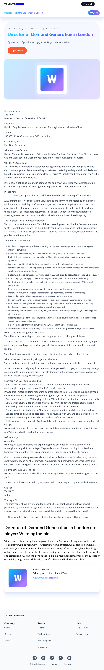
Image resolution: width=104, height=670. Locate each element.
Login (7, 627)
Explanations (44, 634)
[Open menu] (98, 4)
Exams (41, 627)
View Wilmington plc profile (45, 577)
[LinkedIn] (69, 658)
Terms (54, 664)
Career (7, 634)
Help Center (81, 627)
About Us (9, 640)
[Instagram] (43, 658)
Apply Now (94, 13)
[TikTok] (52, 658)
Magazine (42, 647)
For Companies (45, 640)
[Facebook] (34, 658)
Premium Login (83, 634)
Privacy (67, 664)
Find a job (87, 4)
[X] (60, 658)
